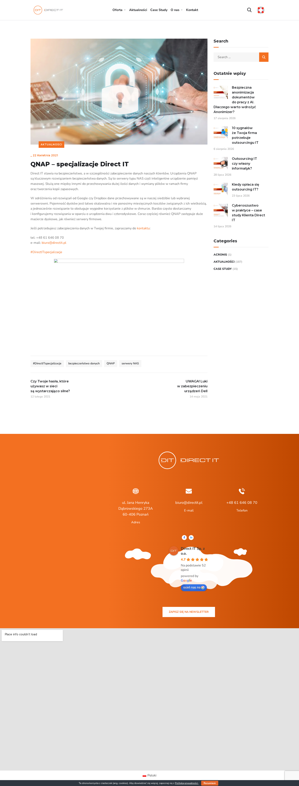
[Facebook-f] (184, 537)
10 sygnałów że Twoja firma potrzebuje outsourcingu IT (245, 135)
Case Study (158, 10)
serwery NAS (130, 363)
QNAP (111, 363)
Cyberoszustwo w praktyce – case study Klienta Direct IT (248, 213)
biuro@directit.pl (54, 243)
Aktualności (138, 10)
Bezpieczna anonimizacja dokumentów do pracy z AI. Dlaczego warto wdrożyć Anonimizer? (235, 100)
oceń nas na (191, 587)
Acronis (220, 255)
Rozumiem (210, 783)
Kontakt (192, 10)
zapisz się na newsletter (189, 612)
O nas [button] (175, 10)
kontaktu (143, 228)
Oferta (117, 10)
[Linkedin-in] (191, 537)
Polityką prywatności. (187, 783)
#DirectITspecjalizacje (46, 252)
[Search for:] (241, 57)
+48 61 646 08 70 (241, 502)
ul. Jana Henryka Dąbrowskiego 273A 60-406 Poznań (135, 508)
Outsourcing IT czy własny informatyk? (244, 163)
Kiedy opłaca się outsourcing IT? (245, 187)
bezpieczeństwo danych (84, 363)
